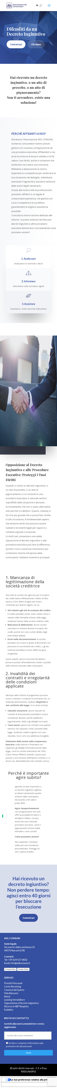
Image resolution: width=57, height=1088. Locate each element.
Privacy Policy (10, 969)
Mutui (7, 996)
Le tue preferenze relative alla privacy (31, 1079)
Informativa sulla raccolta (17, 1084)
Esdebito (8, 1009)
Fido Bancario (11, 993)
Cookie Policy (23, 969)
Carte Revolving (12, 986)
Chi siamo (36, 44)
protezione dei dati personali (19, 1046)
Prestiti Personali (13, 983)
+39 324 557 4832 (17, 959)
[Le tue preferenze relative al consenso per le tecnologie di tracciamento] (2, 816)
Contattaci (16, 44)
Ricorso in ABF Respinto (16, 1006)
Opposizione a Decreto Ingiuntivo (21, 1003)
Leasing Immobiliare (14, 999)
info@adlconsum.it (20, 963)
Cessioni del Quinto (14, 989)
